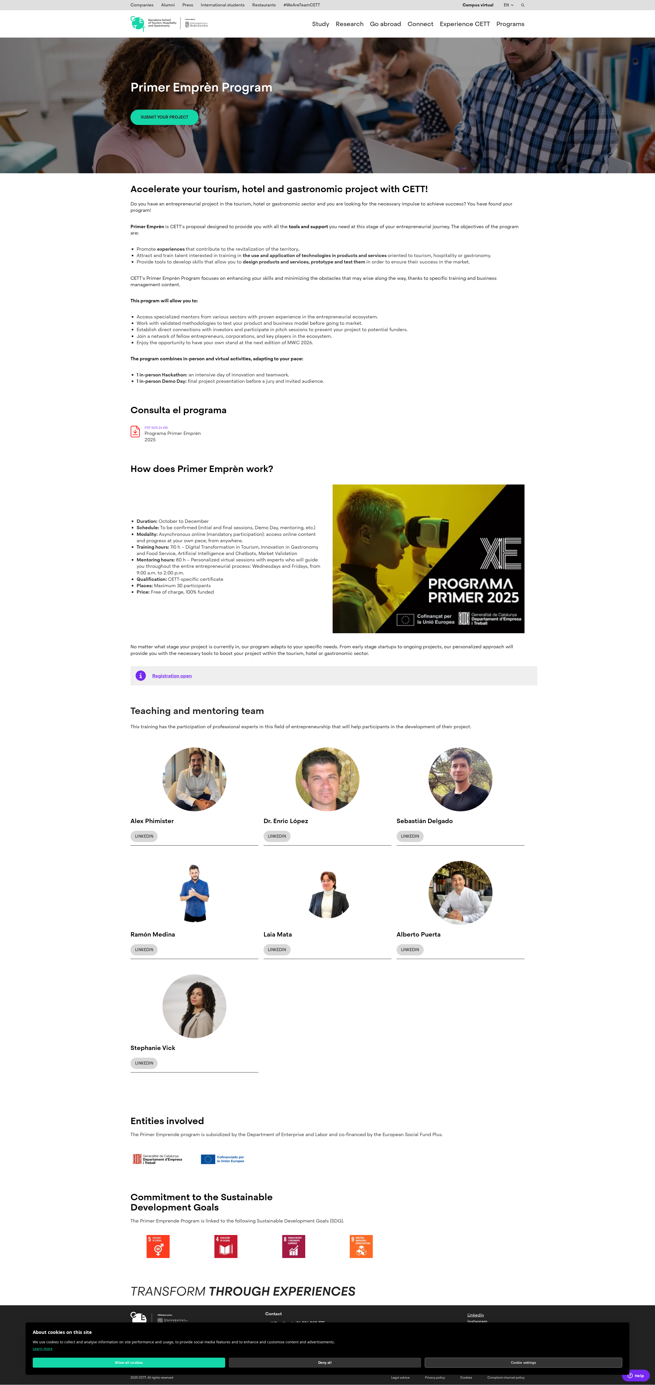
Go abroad (385, 24)
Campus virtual (478, 5)
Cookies (466, 1378)
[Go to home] (169, 24)
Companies (142, 5)
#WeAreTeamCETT (301, 5)
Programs (510, 24)
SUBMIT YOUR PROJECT (164, 117)
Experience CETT (465, 24)
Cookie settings (523, 1363)
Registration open (172, 676)
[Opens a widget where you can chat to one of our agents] (636, 1376)
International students (223, 5)
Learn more (42, 1348)
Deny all (325, 1363)
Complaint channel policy (506, 1378)
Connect (420, 24)
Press (187, 5)
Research (350, 24)
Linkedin (475, 1315)
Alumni (168, 5)
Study (320, 24)
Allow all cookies (129, 1363)
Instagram (477, 1321)
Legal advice (400, 1378)
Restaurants (264, 5)
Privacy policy (435, 1378)
